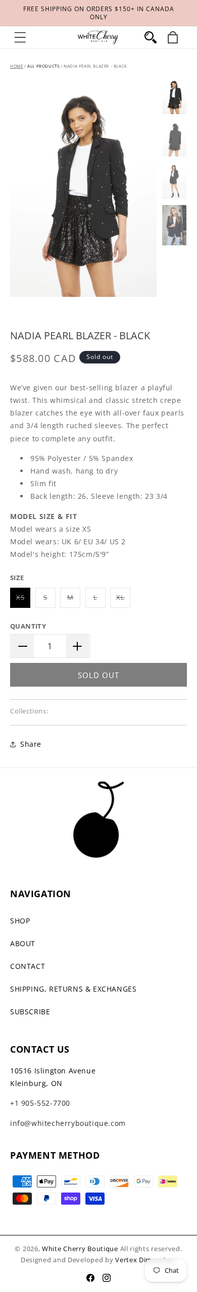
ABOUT (22, 943)
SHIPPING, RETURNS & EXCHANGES (73, 989)
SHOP (20, 920)
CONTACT (27, 966)
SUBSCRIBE (30, 1011)
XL (123, 600)
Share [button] (30, 744)
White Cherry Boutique (80, 1248)
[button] (20, 37)
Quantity (28, 626)
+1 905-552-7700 (40, 1103)
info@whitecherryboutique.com (68, 1123)
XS (23, 600)
